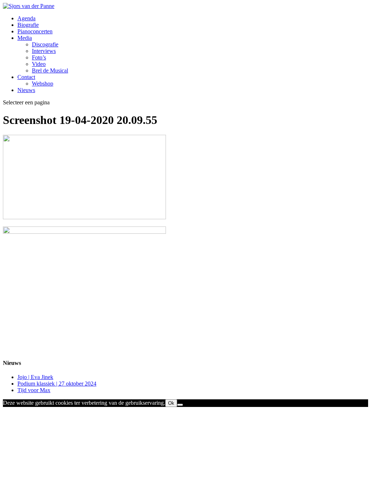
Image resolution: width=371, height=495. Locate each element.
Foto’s (39, 57)
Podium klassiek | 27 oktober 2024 (56, 383)
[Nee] (180, 405)
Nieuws (26, 90)
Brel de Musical (50, 70)
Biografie (28, 25)
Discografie (45, 44)
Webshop (42, 83)
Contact (26, 77)
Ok (171, 403)
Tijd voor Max (33, 390)
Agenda (26, 18)
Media (24, 38)
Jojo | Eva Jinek (35, 377)
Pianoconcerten (35, 31)
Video (39, 64)
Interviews (44, 51)
